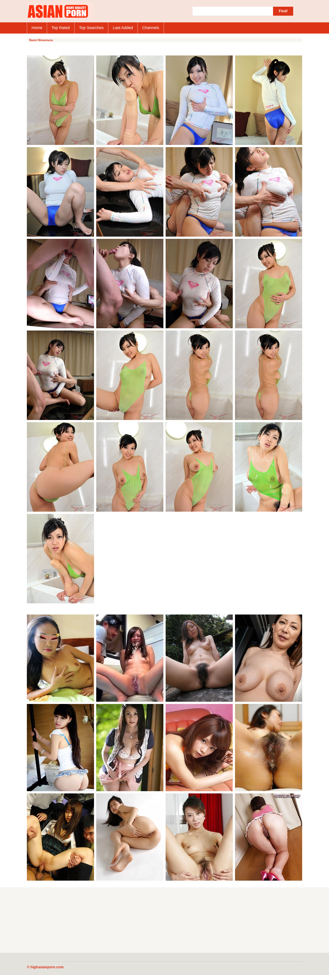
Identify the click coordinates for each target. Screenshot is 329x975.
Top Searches (91, 27)
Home (37, 27)
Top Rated (60, 27)
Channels (150, 27)
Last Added (123, 27)
